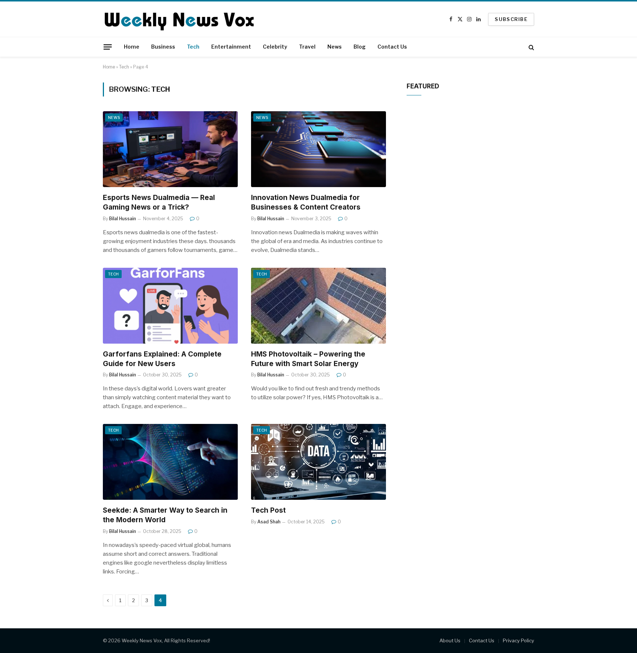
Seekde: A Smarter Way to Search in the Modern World (165, 515)
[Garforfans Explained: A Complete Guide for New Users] (170, 306)
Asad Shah (269, 521)
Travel (307, 46)
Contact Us (392, 46)
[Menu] (108, 47)
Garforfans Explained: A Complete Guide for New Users (162, 359)
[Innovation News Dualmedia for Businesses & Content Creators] (318, 149)
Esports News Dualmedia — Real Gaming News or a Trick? (159, 202)
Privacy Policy (518, 640)
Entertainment (231, 46)
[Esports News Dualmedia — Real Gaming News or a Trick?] (170, 149)
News (334, 46)
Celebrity (275, 46)
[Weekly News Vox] (179, 19)
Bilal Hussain (122, 218)
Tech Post (268, 510)
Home (131, 46)
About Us (449, 640)
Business (163, 46)
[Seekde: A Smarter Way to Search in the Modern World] (170, 462)
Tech (193, 46)
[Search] (530, 47)
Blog (360, 46)
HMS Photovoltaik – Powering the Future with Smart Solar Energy (308, 359)
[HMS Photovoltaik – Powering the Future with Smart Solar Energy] (318, 306)
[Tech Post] (318, 462)
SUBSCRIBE (511, 19)
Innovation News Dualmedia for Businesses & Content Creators (306, 202)
